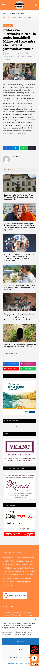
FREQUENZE (31, 13)
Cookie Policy (11, 663)
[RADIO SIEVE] (19, 5)
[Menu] (3, 5)
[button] (36, 619)
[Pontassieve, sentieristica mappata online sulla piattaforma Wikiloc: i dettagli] (19, 333)
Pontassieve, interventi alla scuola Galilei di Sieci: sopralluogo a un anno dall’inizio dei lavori (20, 287)
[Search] (36, 5)
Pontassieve (8, 140)
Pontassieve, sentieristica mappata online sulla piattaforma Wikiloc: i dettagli (20, 346)
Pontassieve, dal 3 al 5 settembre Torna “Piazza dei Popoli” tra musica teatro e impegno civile (18, 197)
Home (4, 13)
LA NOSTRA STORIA (16, 13)
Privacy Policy (20, 663)
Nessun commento (28, 57)
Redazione (12, 54)
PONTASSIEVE (8, 25)
